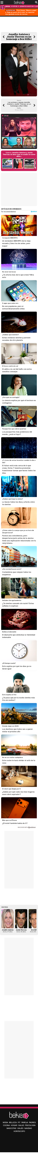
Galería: (19, 154)
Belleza (13, 1122)
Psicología (30, 1125)
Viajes (20, 1128)
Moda (5, 1122)
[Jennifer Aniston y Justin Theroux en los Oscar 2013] (18, 164)
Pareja (24, 1122)
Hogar (14, 1125)
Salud (21, 1125)
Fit (19, 1122)
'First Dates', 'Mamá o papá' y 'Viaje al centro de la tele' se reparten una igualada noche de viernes (21, 12)
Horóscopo (19, 1131)
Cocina (6, 1125)
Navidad (28, 1128)
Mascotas (11, 1128)
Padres (32, 1122)
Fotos (14, 6)
